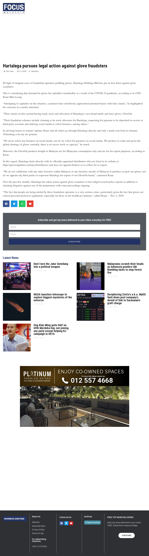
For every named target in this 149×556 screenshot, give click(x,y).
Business (34, 71)
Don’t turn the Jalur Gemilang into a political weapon (51, 265)
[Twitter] (66, 523)
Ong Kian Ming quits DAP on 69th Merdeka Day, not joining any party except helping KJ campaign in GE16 (51, 329)
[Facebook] (62, 523)
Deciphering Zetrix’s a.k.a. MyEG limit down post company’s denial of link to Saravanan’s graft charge (126, 299)
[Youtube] (71, 523)
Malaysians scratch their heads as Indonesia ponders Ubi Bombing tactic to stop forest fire (125, 268)
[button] (6, 203)
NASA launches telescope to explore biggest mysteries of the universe (53, 297)
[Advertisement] (74, 38)
